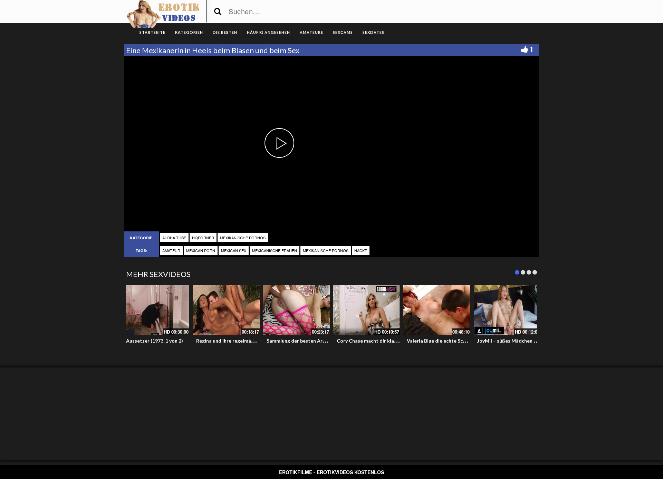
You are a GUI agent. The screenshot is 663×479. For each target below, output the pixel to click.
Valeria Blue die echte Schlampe (443, 341)
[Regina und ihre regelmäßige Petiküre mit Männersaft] (226, 310)
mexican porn (200, 250)
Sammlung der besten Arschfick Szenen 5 (313, 341)
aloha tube (174, 237)
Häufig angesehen (268, 32)
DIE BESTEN (225, 32)
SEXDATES (373, 32)
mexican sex (233, 250)
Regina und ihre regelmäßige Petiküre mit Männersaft (257, 341)
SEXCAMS (343, 32)
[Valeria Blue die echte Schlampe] (436, 310)
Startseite (152, 32)
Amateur (171, 250)
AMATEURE (311, 32)
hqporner (203, 237)
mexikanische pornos (243, 237)
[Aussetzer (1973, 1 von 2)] (156, 310)
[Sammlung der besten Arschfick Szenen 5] (296, 310)
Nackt (360, 250)
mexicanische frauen (274, 250)
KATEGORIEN (189, 32)
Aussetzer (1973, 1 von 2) (154, 341)
